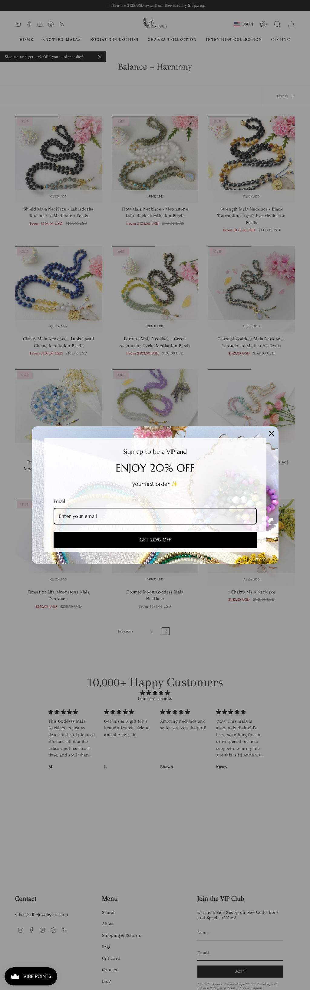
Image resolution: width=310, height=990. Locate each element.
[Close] (271, 433)
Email (59, 501)
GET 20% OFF (155, 540)
